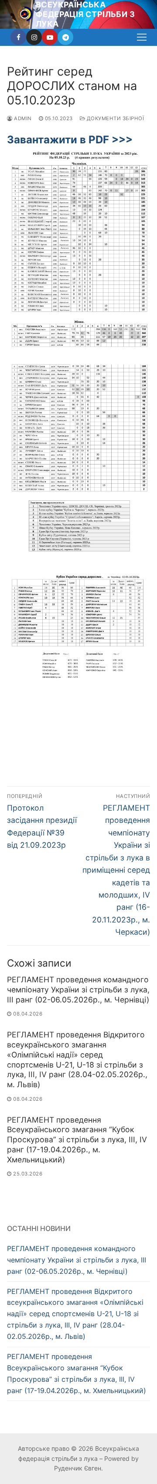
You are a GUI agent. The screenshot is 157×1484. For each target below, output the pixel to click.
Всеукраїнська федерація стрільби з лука (85, 14)
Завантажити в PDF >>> (70, 139)
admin (22, 118)
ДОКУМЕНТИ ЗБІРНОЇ (114, 118)
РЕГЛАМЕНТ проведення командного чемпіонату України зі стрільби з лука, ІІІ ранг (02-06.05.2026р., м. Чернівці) (78, 989)
